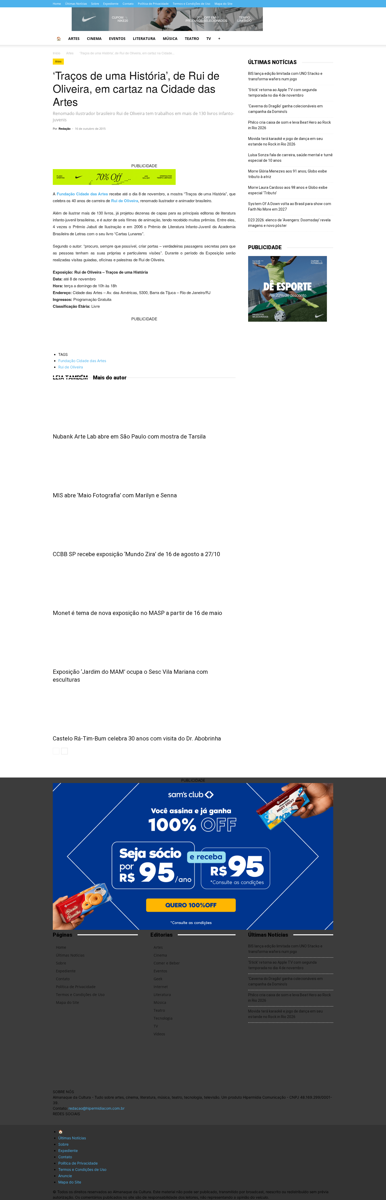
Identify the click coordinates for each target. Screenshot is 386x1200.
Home (57, 4)
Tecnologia (163, 1018)
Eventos (117, 38)
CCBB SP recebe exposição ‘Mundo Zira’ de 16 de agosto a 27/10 (136, 554)
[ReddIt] (172, 140)
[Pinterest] (160, 140)
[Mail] (262, 3)
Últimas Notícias (76, 4)
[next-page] (64, 751)
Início (56, 53)
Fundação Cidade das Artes (82, 194)
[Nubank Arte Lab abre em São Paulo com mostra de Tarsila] (144, 406)
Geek (158, 978)
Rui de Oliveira (124, 201)
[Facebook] (245, 3)
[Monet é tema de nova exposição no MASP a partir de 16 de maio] (144, 582)
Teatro (192, 38)
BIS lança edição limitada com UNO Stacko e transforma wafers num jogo (285, 76)
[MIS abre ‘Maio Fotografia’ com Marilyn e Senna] (144, 464)
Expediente (110, 4)
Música (170, 38)
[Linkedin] (184, 140)
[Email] (196, 140)
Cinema (94, 38)
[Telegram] (124, 140)
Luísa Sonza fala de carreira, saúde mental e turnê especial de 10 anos (290, 158)
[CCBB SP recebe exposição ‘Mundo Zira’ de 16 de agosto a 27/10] (144, 523)
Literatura (144, 38)
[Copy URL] (100, 140)
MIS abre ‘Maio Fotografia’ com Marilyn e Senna (115, 495)
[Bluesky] (279, 3)
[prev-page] (56, 751)
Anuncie (65, 1175)
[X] (271, 3)
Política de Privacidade (153, 4)
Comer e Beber (167, 963)
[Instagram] (253, 3)
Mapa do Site (223, 4)
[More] (221, 140)
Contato (128, 4)
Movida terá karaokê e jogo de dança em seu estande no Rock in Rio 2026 (285, 141)
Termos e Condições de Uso (191, 4)
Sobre (95, 4)
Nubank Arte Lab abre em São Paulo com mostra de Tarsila (129, 436)
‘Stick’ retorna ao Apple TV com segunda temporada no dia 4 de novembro (282, 92)
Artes (74, 38)
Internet (161, 986)
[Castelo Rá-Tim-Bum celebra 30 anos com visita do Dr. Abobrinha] (144, 708)
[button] (327, 38)
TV (208, 38)
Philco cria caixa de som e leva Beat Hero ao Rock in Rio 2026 (289, 125)
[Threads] (288, 3)
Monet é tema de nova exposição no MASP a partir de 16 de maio (137, 613)
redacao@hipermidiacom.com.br (96, 1108)
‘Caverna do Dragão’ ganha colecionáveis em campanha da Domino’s (285, 109)
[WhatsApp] (112, 140)
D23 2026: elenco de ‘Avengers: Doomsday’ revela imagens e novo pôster (289, 223)
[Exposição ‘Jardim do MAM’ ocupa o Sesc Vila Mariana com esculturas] (144, 641)
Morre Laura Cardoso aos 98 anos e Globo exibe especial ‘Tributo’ (287, 190)
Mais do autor (110, 377)
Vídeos (159, 1033)
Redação (65, 129)
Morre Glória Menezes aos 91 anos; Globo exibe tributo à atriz (287, 174)
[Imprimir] (209, 140)
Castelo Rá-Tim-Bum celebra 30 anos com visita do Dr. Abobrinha (137, 738)
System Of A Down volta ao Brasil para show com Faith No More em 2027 (289, 206)
